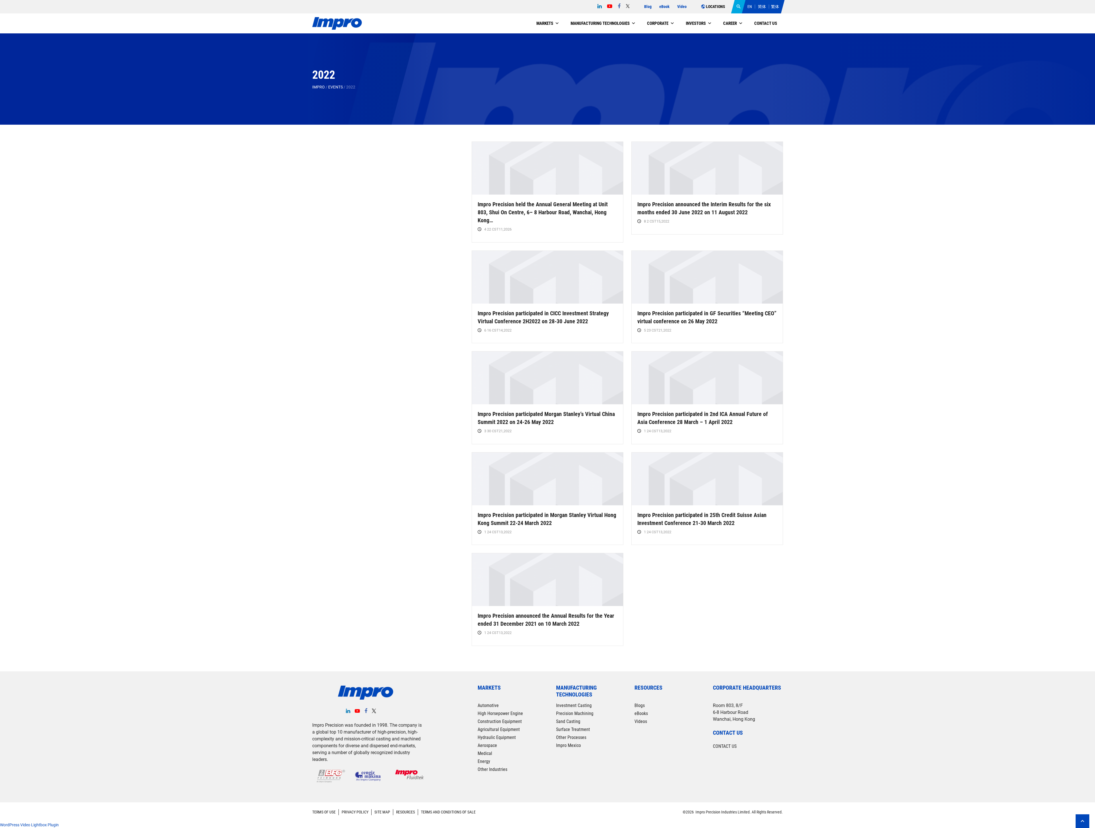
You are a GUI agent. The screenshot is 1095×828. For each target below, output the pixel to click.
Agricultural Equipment (499, 729)
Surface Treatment (573, 729)
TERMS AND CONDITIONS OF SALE (448, 812)
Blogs (639, 705)
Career (730, 23)
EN (749, 7)
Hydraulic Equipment (497, 737)
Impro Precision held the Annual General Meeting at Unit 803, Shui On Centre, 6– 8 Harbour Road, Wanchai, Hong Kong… (543, 212)
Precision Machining (574, 713)
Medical (485, 753)
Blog (648, 6)
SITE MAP (382, 812)
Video (682, 6)
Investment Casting (574, 705)
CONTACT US (725, 746)
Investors (696, 23)
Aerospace (487, 745)
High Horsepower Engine (500, 713)
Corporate (657, 23)
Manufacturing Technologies (600, 23)
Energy (484, 761)
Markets (544, 23)
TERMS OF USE (324, 812)
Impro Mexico (568, 745)
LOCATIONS (715, 6)
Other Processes (571, 737)
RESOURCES (405, 812)
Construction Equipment (500, 721)
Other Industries (492, 769)
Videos (640, 721)
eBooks (641, 713)
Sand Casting (568, 721)
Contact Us (765, 23)
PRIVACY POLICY (355, 812)
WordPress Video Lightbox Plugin (29, 825)
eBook (664, 6)
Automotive (488, 705)
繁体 (775, 7)
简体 (762, 7)
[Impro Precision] (337, 23)
